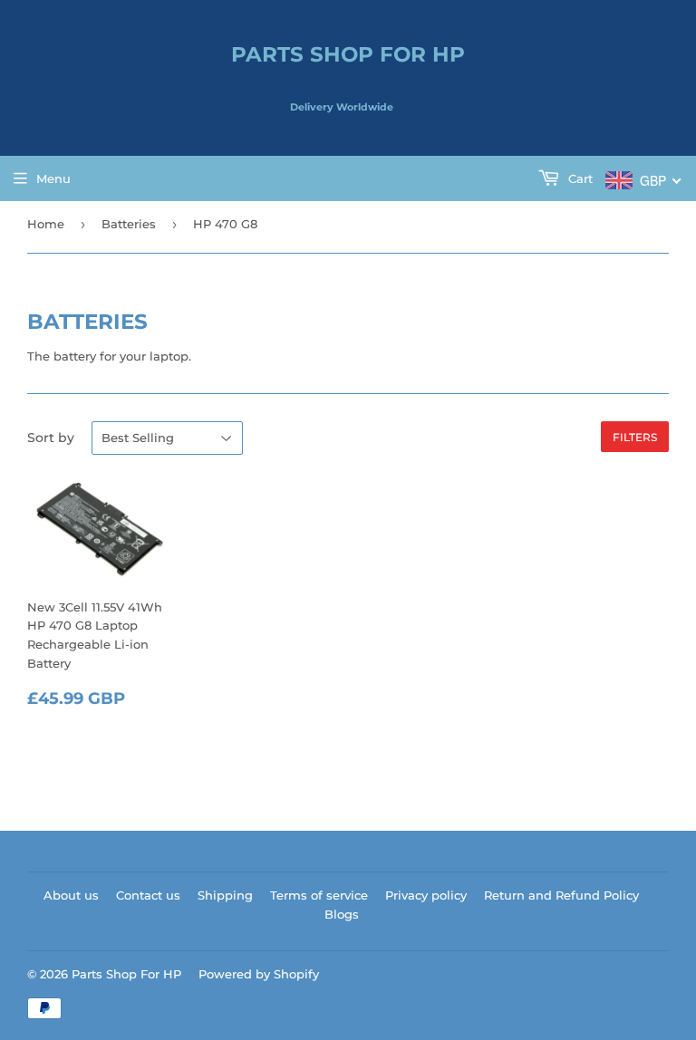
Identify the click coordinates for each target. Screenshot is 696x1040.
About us (71, 895)
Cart (579, 178)
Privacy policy (426, 895)
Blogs (341, 914)
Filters (635, 437)
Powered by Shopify (258, 974)
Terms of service (319, 895)
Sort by (50, 437)
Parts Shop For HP (348, 54)
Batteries (129, 224)
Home (45, 224)
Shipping (225, 895)
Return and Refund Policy (561, 895)
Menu (53, 178)
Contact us (148, 895)
